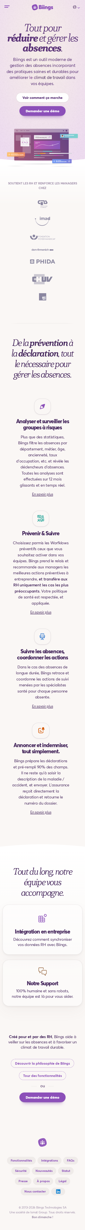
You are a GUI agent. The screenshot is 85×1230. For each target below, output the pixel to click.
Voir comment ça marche (42, 97)
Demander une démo (42, 111)
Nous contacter (35, 1191)
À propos (43, 1181)
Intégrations (49, 1160)
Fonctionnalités (21, 1160)
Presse (23, 1181)
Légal (62, 1181)
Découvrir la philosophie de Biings (42, 1063)
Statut (66, 1171)
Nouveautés (44, 1171)
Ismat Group (38, 1212)
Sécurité (21, 1171)
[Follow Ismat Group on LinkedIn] (58, 1191)
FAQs (70, 1160)
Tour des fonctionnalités (42, 1075)
